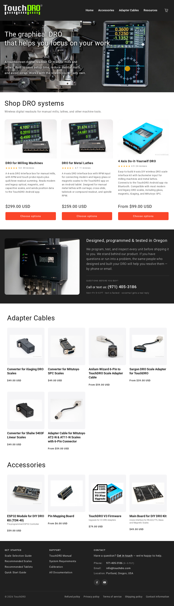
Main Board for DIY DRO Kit (148, 519)
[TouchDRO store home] (22, 10)
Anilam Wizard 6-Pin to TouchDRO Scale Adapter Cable (106, 373)
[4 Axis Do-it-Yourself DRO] (143, 138)
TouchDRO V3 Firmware (105, 517)
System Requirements (62, 561)
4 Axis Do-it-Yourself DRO (137, 161)
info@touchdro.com (118, 568)
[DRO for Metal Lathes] (87, 138)
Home (89, 10)
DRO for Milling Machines (24, 163)
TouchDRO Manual (60, 555)
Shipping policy (133, 596)
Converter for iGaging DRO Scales (25, 371)
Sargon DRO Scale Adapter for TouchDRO (147, 371)
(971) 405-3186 (122, 287)
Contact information (157, 596)
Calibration (56, 566)
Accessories (106, 10)
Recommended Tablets (19, 566)
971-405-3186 (114, 563)
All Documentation (60, 572)
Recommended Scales (18, 561)
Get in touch (125, 555)
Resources (150, 10)
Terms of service (112, 596)
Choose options (30, 216)
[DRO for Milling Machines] (31, 138)
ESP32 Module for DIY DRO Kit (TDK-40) (25, 519)
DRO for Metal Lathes (77, 163)
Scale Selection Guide (18, 555)
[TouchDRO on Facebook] (97, 582)
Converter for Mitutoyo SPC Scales (63, 371)
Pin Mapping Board (61, 516)
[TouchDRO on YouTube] (105, 582)
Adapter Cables (129, 10)
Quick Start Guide (15, 572)
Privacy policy (91, 596)
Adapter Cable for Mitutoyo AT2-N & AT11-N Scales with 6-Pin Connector (66, 437)
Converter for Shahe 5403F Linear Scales (25, 435)
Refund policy (72, 596)
